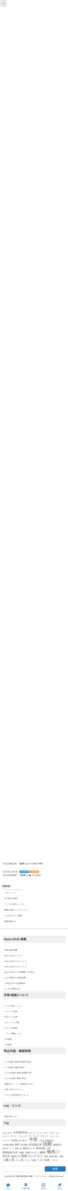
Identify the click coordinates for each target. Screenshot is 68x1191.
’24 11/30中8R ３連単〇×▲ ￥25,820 (21, 875)
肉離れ (22, 1152)
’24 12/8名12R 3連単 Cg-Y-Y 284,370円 (22, 863)
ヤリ (57, 1136)
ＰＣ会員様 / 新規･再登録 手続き (17, 1061)
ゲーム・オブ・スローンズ (48, 1133)
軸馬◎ (53, 1151)
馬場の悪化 (54, 1156)
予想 (33, 1139)
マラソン (44, 1136)
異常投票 (40, 1148)
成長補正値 (35, 1144)
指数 (47, 1143)
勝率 (17, 1144)
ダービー (14, 1136)
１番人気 (8, 1159)
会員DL (59, 1188)
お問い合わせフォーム (13, 1089)
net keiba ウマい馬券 (13, 915)
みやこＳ (31, 1133)
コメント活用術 (11, 1028)
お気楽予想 (24, 872)
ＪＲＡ (54, 1160)
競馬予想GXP (10, 921)
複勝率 (42, 1152)
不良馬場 (14, 1140)
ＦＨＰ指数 (43, 1159)
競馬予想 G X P (10, 1116)
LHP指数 (8, 1044)
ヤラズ (52, 1136)
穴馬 (48, 1148)
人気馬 (41, 1140)
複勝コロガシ (32, 1152)
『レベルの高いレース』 (14, 904)
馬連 (61, 1156)
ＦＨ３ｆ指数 (30, 1160)
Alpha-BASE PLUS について (15, 961)
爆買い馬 (18, 1148)
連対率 (6, 1156)
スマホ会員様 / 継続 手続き (15, 1078)
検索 (55, 1168)
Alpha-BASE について (13, 955)
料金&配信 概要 (10, 950)
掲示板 (43, 1188)
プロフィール (10, 892)
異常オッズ (29, 1148)
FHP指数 (8, 1039)
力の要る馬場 (8, 1145)
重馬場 (14, 1156)
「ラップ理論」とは (12, 1033)
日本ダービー (8, 1148)
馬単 (46, 1156)
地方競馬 (24, 1145)
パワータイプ (33, 1136)
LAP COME (7, 1133)
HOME (8, 1188)
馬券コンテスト (32, 1155)
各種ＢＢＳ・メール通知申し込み (18, 1084)
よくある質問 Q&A (12, 989)
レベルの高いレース (12, 1006)
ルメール (5, 1140)
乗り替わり (23, 1140)
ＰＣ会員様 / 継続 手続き (14, 1067)
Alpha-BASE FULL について (15, 966)
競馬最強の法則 (10, 1152)
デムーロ (23, 1136)
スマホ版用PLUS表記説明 (15, 978)
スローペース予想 (11, 1022)
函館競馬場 (49, 1140)
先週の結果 (34, 872)
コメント (5, 1136)
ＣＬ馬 (19, 1159)
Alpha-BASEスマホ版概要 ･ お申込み (19, 972)
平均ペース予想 (10, 1017)
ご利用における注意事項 (14, 983)
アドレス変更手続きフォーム (16, 1095)
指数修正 (57, 1144)
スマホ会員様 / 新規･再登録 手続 (17, 1073)
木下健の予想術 (11, 898)
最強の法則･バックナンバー (16, 910)
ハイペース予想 (10, 1011)
